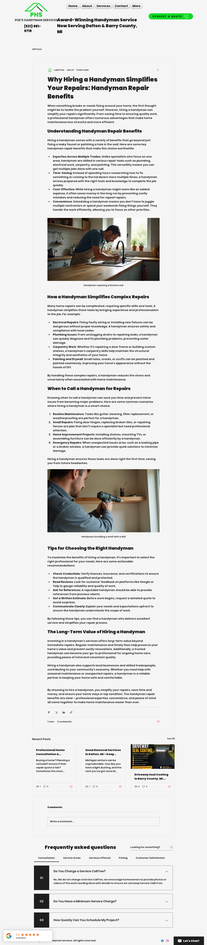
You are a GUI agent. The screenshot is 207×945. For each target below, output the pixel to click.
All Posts (37, 49)
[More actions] (158, 70)
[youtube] (167, 941)
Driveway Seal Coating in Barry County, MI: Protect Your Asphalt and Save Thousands (151, 777)
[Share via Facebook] (48, 712)
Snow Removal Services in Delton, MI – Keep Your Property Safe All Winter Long (103, 752)
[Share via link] (71, 712)
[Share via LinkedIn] (63, 712)
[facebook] (162, 941)
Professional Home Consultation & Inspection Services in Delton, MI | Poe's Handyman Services (52, 752)
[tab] (46, 858)
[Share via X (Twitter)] (56, 712)
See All (171, 738)
